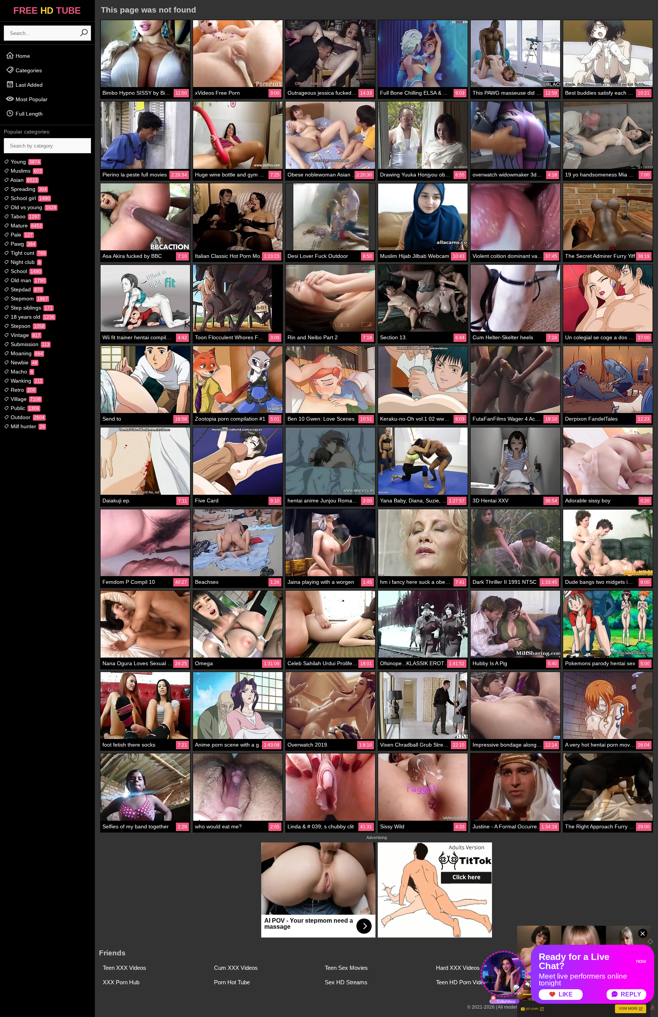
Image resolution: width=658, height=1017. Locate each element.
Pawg (22, 244)
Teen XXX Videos (124, 968)
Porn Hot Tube (232, 982)
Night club (25, 262)
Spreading (28, 189)
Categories (28, 70)
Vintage (24, 335)
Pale (21, 235)
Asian (23, 180)
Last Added (28, 85)
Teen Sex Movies (346, 968)
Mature (25, 225)
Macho (21, 372)
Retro (22, 390)
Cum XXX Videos (236, 968)
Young (24, 162)
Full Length (28, 114)
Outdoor (27, 417)
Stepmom (28, 299)
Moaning (26, 353)
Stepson (27, 326)
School (25, 271)
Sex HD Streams (346, 982)
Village (25, 399)
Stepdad (25, 289)
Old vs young (32, 207)
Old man (27, 280)
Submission (29, 344)
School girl (29, 198)
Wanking (25, 381)
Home (22, 56)
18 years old (31, 317)
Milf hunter (27, 426)
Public (24, 408)
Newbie (23, 362)
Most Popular (31, 99)
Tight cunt (27, 253)
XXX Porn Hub (121, 982)
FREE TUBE (47, 10)
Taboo (24, 216)
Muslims (25, 171)
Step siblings (31, 308)
